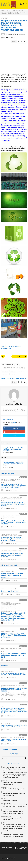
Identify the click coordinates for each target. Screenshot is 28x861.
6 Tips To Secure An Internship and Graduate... (7, 849)
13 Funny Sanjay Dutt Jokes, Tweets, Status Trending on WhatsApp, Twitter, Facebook (13, 522)
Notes (2, 706)
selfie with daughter (10, 498)
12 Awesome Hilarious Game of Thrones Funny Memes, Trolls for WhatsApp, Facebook (11, 539)
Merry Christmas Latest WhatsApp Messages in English (12, 608)
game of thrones (5, 535)
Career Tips (3, 671)
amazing (10, 497)
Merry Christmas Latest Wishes (8, 611)
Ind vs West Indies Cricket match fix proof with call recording (12, 575)
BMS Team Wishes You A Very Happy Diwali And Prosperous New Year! (13, 635)
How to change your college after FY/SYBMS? (12, 819)
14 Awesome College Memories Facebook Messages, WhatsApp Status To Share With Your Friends (14, 485)
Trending (8, 571)
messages (15, 648)
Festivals (4, 18)
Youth (10, 479)
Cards (10, 648)
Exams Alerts (4, 685)
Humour (3, 479)
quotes (19, 550)
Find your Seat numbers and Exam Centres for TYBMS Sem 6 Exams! (13, 835)
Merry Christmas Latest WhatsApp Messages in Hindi (13, 610)
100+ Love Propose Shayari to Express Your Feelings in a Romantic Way (14, 768)
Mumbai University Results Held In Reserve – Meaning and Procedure (13, 812)
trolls (15, 535)
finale (12, 534)
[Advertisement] (14, 59)
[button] (21, 4)
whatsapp (5, 374)
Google (15, 432)
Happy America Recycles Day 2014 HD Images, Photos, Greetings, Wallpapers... (13, 449)
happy (20, 371)
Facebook (15, 428)
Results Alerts (11, 685)
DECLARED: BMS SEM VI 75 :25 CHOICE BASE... (21, 848)
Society (6, 497)
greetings (13, 371)
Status (8, 480)
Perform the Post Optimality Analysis (13, 789)
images (20, 497)
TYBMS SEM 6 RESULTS (10, 800)
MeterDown (7, 723)
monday (15, 550)
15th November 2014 (7, 364)
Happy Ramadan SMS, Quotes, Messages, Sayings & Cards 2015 (13, 655)
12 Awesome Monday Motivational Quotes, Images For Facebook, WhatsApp (12, 555)
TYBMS (10, 737)
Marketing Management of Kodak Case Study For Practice (14, 794)
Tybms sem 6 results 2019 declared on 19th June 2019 (13, 740)
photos (3, 498)
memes (11, 535)
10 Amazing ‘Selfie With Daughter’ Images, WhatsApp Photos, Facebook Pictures (13, 504)
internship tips (10, 671)
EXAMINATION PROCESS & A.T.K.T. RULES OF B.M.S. (13, 783)
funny (15, 534)
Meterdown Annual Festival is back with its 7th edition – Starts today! (14, 726)
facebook (5, 371)
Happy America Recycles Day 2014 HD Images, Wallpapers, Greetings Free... (13, 464)
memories (3, 480)
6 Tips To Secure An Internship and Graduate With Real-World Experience (13, 674)
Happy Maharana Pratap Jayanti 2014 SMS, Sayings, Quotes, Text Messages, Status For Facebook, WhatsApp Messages (14, 827)
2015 (7, 648)
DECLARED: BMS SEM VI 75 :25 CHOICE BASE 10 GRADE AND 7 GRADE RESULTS (14, 689)
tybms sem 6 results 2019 (18, 737)
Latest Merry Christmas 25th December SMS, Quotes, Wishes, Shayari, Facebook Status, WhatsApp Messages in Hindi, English (13, 616)
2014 (17, 364)
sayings (8, 649)
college (14, 479)
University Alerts (20, 685)
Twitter (15, 436)
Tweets (3, 517)
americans (20, 367)
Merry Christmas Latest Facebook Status (11, 603)
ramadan (3, 649)
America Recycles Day (8, 367)
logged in (13, 422)
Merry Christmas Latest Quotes (8, 604)
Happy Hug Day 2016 (10, 591)
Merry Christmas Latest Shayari (8, 605)
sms (11, 649)
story (2, 686)
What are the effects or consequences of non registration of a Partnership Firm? (15, 805)
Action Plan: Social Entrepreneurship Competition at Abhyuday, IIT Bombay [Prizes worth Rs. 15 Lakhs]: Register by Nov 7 (14, 711)
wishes (13, 374)
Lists (7, 479)
